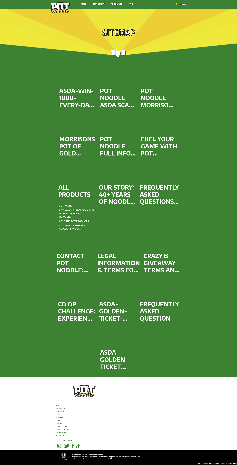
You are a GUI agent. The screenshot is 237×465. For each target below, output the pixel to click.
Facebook (73, 446)
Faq (131, 4)
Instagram (59, 446)
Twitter (66, 446)
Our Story (98, 4)
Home (83, 4)
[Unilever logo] (64, 459)
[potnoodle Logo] (61, 7)
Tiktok (78, 448)
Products (116, 4)
